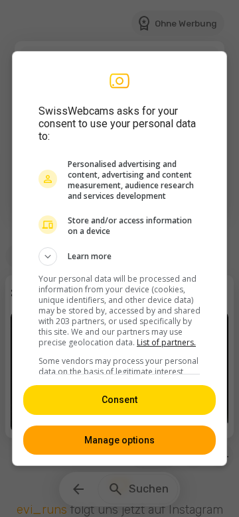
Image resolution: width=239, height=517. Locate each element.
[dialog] (119, 258)
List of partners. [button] (166, 342)
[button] (119, 256)
